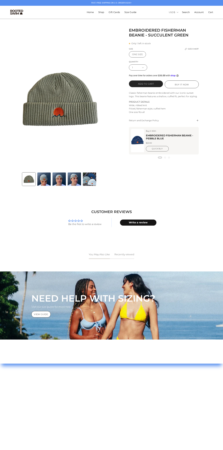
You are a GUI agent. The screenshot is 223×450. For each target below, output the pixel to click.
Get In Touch (19, 411)
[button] (186, 12)
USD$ (172, 12)
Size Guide (17, 391)
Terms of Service (73, 396)
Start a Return (19, 406)
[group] (111, 3)
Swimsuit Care (20, 396)
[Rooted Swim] (16, 12)
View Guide (41, 314)
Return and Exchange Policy (144, 120)
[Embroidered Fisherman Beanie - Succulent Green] (29, 179)
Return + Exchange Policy (26, 401)
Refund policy (71, 401)
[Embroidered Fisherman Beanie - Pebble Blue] (137, 141)
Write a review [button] (138, 222)
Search (67, 391)
